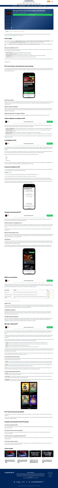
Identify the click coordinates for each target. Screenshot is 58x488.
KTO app (10, 101)
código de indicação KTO (13, 35)
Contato (50, 475)
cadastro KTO (11, 169)
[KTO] (8, 13)
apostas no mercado (33, 286)
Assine (48, 1)
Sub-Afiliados (50, 476)
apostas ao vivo (32, 306)
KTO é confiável (7, 147)
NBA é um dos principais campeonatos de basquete (17, 364)
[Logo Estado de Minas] (29, 1)
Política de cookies (50, 472)
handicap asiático (16, 342)
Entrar (52, 1)
